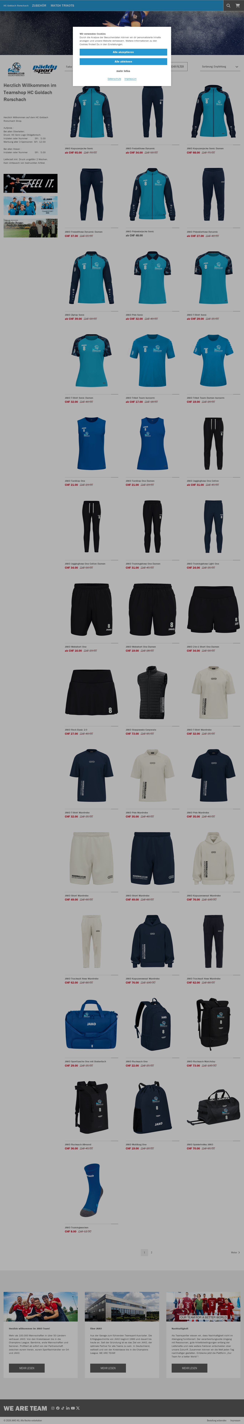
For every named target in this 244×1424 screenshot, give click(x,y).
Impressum (130, 78)
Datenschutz (114, 78)
